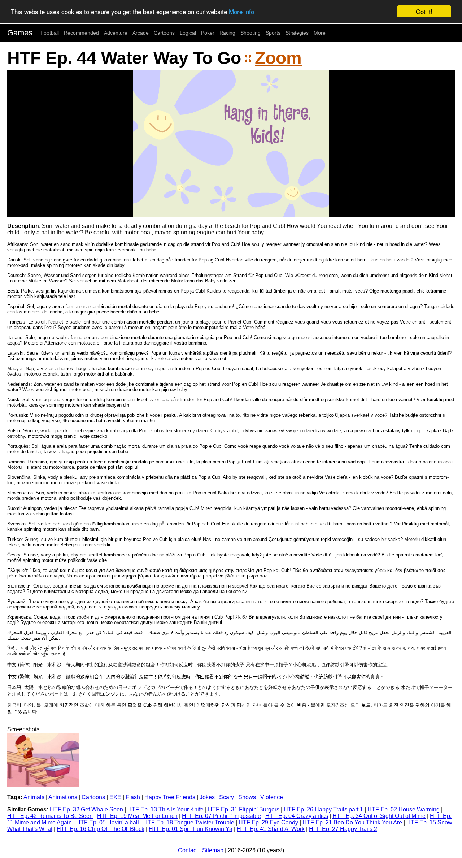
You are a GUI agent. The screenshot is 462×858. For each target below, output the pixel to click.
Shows (247, 797)
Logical (188, 33)
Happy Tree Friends (169, 797)
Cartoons (164, 33)
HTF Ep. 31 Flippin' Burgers (243, 809)
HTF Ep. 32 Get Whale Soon (86, 809)
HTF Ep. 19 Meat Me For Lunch (137, 816)
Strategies (297, 33)
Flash (133, 797)
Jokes (207, 797)
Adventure (115, 33)
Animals (33, 797)
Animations (62, 797)
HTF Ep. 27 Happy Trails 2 (343, 829)
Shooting (250, 33)
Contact (188, 850)
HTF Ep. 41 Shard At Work (271, 829)
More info (241, 11)
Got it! (424, 11)
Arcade (140, 33)
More (320, 33)
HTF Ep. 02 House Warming (403, 809)
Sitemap (212, 850)
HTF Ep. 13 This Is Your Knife (165, 809)
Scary (226, 797)
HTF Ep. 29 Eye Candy (268, 822)
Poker (207, 33)
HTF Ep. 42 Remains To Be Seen (50, 816)
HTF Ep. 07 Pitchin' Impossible (221, 816)
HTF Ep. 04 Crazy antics (296, 816)
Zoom (278, 58)
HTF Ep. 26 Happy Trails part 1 (323, 809)
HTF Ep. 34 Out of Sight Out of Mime (379, 816)
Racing (227, 33)
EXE (115, 797)
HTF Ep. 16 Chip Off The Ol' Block (100, 829)
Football (49, 33)
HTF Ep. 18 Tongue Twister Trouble (188, 822)
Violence (271, 797)
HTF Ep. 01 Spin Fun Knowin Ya (190, 829)
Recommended (81, 33)
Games (19, 32)
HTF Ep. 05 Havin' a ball (107, 822)
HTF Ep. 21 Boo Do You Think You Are (352, 822)
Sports (273, 33)
